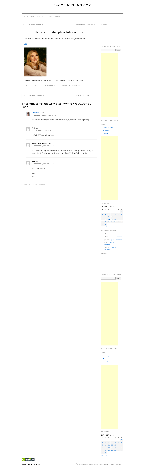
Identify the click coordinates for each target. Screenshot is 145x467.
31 (106, 224)
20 (115, 219)
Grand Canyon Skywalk (32, 25)
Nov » (108, 226)
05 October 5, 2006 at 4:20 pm (43, 146)
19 (112, 219)
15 (121, 216)
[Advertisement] (109, 85)
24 (106, 222)
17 (106, 219)
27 (115, 222)
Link (25, 43)
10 (106, 216)
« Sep (102, 226)
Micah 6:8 (106, 130)
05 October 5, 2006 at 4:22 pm (43, 164)
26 (112, 222)
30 (102, 224)
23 (102, 222)
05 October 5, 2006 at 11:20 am (44, 130)
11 (109, 216)
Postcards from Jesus (86, 25)
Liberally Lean (108, 127)
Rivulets (105, 133)
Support (57, 16)
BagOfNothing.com (72, 5)
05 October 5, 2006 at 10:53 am (44, 115)
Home (26, 16)
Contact (40, 16)
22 (121, 219)
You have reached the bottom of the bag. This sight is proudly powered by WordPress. (99, 464)
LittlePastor (36, 112)
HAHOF (49, 16)
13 (115, 216)
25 (109, 222)
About (32, 16)
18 (109, 219)
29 (121, 222)
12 (112, 216)
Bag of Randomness (115, 234)
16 (102, 219)
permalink (75, 85)
